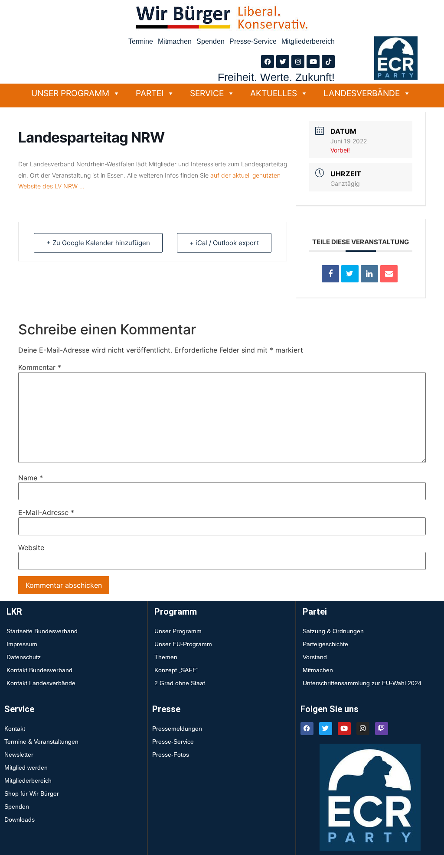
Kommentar (39, 367)
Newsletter (18, 754)
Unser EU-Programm (183, 644)
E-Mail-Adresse (46, 512)
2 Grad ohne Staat (179, 683)
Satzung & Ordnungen (333, 631)
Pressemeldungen (177, 728)
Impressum (22, 644)
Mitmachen (175, 41)
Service (207, 93)
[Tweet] (350, 273)
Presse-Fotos (170, 754)
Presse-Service (253, 41)
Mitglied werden (26, 767)
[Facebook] (267, 61)
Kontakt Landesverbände (41, 683)
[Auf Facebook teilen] (330, 273)
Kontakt (14, 728)
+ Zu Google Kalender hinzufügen (98, 243)
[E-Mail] (389, 273)
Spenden (210, 41)
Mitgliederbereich (308, 41)
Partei (149, 93)
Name (30, 477)
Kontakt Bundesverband (39, 670)
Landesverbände (361, 93)
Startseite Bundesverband (42, 631)
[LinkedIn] (369, 273)
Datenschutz (24, 657)
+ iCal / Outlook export (224, 243)
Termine (140, 41)
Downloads (19, 819)
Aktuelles (273, 93)
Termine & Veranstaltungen (41, 741)
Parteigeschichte (325, 644)
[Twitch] (381, 728)
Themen (165, 657)
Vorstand (315, 657)
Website (31, 547)
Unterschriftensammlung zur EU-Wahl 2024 (362, 683)
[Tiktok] (328, 61)
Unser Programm (70, 93)
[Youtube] (313, 61)
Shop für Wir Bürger (31, 793)
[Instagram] (297, 61)
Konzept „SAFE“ (176, 670)
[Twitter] (282, 61)
